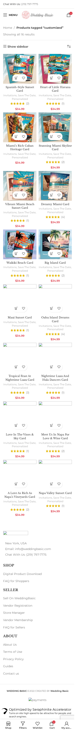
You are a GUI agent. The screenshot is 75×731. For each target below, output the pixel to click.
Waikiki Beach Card (19, 262)
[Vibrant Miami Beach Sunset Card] (19, 186)
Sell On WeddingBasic (19, 598)
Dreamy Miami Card (55, 204)
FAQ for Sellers (14, 627)
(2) (27, 103)
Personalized (20, 98)
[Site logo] (37, 15)
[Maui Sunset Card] (19, 299)
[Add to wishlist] (23, 78)
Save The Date (27, 95)
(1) (63, 103)
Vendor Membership (18, 620)
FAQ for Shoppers (16, 581)
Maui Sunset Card (20, 317)
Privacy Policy (13, 659)
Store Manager (14, 613)
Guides (8, 666)
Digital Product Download (22, 574)
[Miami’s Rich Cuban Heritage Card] (19, 127)
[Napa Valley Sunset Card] (55, 475)
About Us (10, 644)
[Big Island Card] (55, 244)
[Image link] (15, 534)
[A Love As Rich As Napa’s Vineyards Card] (19, 475)
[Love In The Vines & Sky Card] (19, 416)
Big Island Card (55, 262)
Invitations (10, 95)
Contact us (11, 673)
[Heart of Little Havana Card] (55, 69)
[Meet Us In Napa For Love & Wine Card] (55, 416)
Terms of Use (12, 652)
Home (7, 28)
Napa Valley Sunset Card (55, 493)
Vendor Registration (17, 605)
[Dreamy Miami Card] (55, 186)
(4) (63, 217)
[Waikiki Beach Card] (19, 244)
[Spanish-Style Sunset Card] (19, 69)
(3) (27, 392)
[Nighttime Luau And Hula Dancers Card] (55, 358)
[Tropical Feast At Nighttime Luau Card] (19, 358)
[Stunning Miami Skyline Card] (55, 127)
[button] (16, 78)
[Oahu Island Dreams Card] (55, 299)
